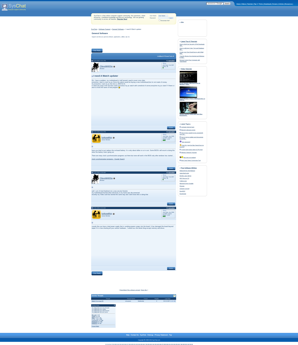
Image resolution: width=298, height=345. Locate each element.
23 (138, 344)
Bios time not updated (190, 157)
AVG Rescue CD (184, 178)
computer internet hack (187, 127)
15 (124, 344)
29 (148, 344)
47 (180, 344)
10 (115, 344)
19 (131, 344)
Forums (275, 4)
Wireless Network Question (189, 152)
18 (129, 344)
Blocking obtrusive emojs (188, 130)
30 (150, 344)
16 (125, 344)
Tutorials (250, 4)
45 (176, 344)
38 (164, 344)
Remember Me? (165, 20)
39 (166, 344)
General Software (118, 29)
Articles (281, 4)
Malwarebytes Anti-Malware (187, 170)
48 (181, 344)
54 (192, 344)
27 (145, 344)
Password (153, 18)
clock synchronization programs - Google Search (108, 159)
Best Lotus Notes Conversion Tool (191, 160)
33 (155, 344)
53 (190, 344)
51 (187, 344)
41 (169, 344)
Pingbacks (95, 322)
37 (162, 344)
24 (139, 344)
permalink (171, 60)
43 (173, 344)
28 (146, 344)
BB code (94, 315)
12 (118, 344)
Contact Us (135, 335)
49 (183, 344)
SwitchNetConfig (184, 173)
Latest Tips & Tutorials (189, 41)
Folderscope (183, 181)
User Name (153, 15)
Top (170, 335)
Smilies (94, 316)
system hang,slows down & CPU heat (192, 149)
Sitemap (150, 335)
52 (188, 344)
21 (134, 344)
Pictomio (182, 186)
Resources (288, 4)
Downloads (267, 4)
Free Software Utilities (189, 168)
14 (122, 344)
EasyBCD (182, 191)
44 (174, 344)
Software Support (104, 29)
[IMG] (93, 317)
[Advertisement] (133, 43)
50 (185, 344)
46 (178, 344)
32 (153, 344)
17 (127, 344)
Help (127, 335)
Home (238, 4)
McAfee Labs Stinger (185, 176)
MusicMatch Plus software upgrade (130, 290)
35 (159, 344)
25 (141, 344)
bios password (186, 142)
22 (136, 344)
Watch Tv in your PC (97, 301)
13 (120, 344)
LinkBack (160, 56)
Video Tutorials (186, 69)
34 (157, 344)
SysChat (94, 29)
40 (167, 344)
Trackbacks (95, 320)
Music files (144, 290)
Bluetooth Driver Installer (186, 183)
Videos (244, 4)
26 (143, 344)
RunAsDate (183, 193)
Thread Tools (169, 56)
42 (171, 344)
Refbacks (94, 323)
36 (160, 344)
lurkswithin (107, 137)
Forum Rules (95, 326)
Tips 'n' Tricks (258, 4)
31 (152, 344)
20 (132, 344)
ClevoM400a (106, 66)
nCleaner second (184, 188)
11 (117, 344)
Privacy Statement (161, 335)
